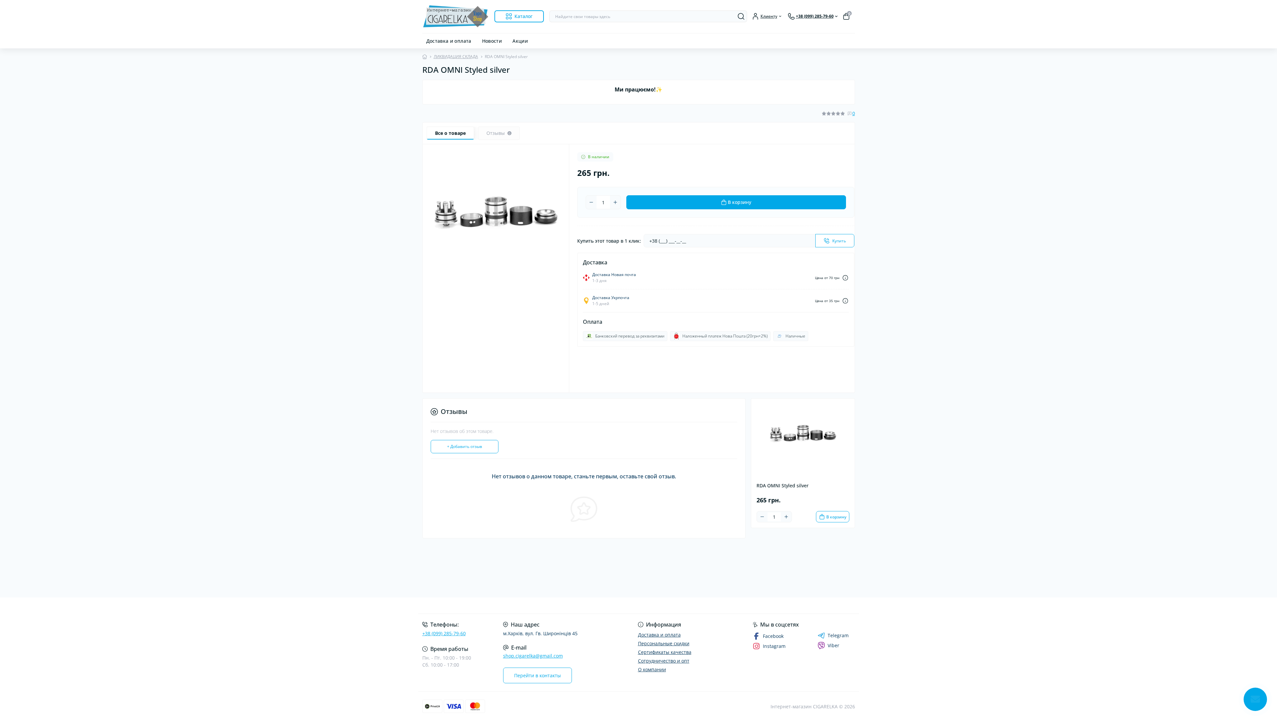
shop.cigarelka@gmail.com (533, 656)
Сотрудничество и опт (663, 661)
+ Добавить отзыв (464, 446)
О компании (652, 669)
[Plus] (615, 202)
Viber (833, 645)
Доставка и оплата (448, 41)
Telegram (838, 636)
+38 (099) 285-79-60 (444, 633)
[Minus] (591, 202)
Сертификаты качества (664, 652)
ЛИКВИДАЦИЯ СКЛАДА (456, 56)
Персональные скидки (663, 643)
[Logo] (455, 16)
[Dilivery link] (845, 278)
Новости (492, 41)
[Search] (741, 16)
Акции (520, 41)
